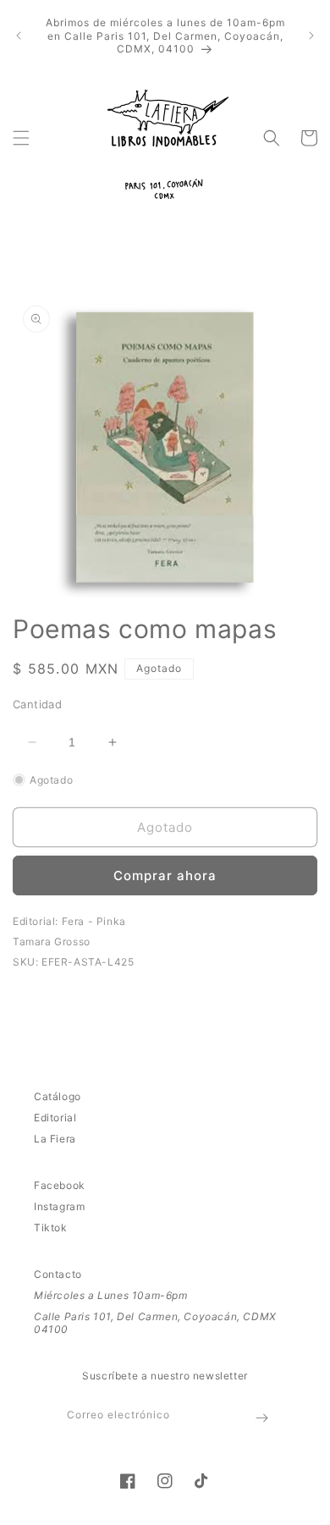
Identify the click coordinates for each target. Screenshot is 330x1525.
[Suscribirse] (261, 1418)
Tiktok (51, 1227)
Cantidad (37, 704)
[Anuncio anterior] (18, 35)
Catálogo (57, 1096)
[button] (21, 138)
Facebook (59, 1185)
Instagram (59, 1206)
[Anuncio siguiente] (311, 35)
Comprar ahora (165, 875)
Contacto (58, 1274)
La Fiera (55, 1138)
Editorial (55, 1117)
